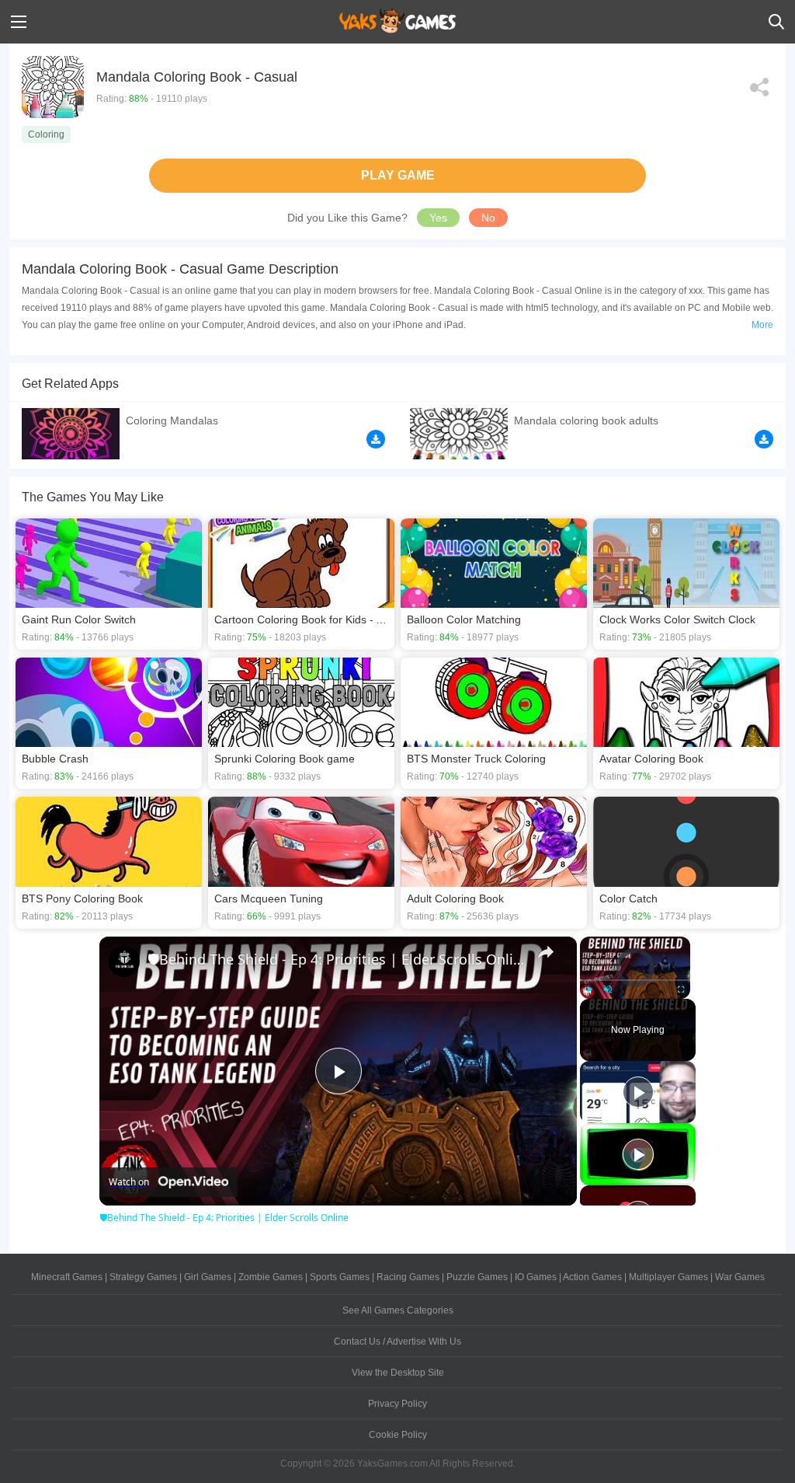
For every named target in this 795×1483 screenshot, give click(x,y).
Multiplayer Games (668, 1277)
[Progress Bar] (635, 979)
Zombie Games (270, 1277)
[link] (124, 961)
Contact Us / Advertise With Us (397, 1341)
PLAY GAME (398, 175)
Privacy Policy (397, 1403)
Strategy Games (143, 1277)
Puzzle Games (477, 1277)
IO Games (536, 1277)
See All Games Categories (397, 1310)
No (488, 217)
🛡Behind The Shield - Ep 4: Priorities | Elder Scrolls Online (336, 959)
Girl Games (207, 1277)
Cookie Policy (398, 1434)
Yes (438, 217)
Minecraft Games (66, 1277)
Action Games (592, 1277)
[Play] (589, 989)
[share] (546, 952)
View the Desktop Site (398, 1372)
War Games (740, 1277)
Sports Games (340, 1277)
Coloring (46, 134)
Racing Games (408, 1277)
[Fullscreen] (681, 989)
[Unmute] (608, 989)
